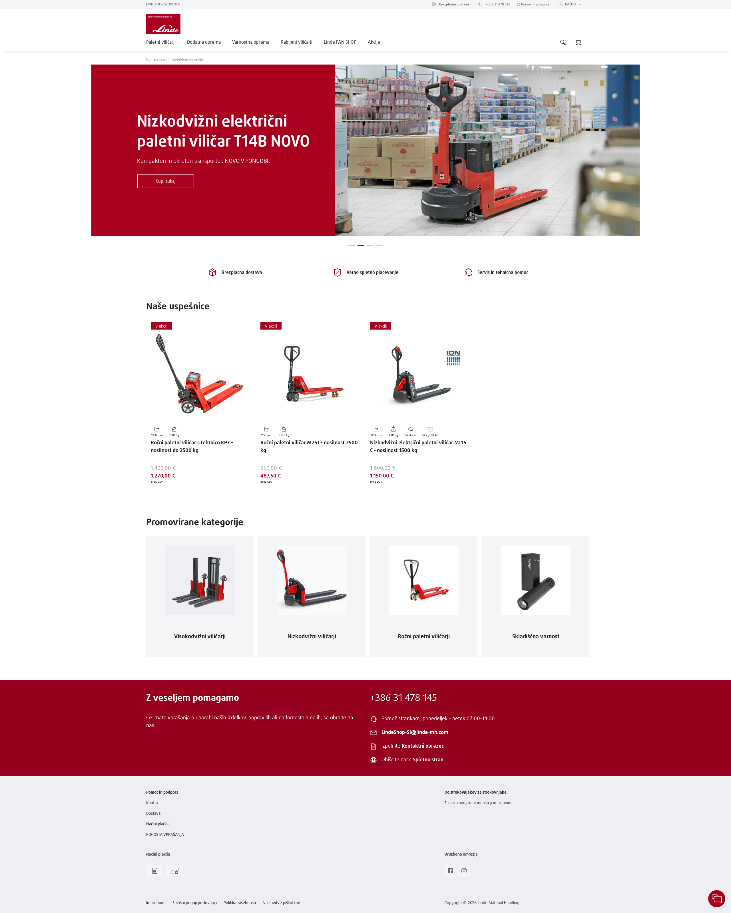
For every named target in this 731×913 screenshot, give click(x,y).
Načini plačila (157, 824)
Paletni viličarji (161, 42)
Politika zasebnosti (240, 903)
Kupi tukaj (166, 181)
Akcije (374, 42)
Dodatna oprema (204, 42)
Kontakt (153, 803)
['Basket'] (578, 42)
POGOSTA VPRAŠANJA (165, 835)
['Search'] (563, 42)
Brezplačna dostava (453, 4)
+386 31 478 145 (497, 4)
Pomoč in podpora (534, 4)
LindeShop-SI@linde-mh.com (414, 732)
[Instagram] (464, 872)
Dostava (153, 814)
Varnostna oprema (250, 42)
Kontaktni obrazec (423, 746)
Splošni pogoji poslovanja (194, 903)
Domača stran (156, 59)
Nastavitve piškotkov (281, 903)
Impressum (156, 903)
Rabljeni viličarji (296, 42)
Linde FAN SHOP (340, 42)
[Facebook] (450, 872)
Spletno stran (428, 759)
